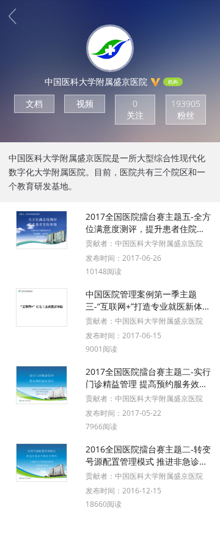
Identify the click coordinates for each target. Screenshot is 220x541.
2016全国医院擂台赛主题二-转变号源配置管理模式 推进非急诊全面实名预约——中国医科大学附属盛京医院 (148, 455)
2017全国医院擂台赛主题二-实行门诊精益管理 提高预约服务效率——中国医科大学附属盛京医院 (148, 378)
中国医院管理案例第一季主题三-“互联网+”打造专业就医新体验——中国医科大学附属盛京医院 (148, 300)
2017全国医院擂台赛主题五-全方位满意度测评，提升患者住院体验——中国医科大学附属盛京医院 (148, 223)
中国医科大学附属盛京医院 (159, 243)
